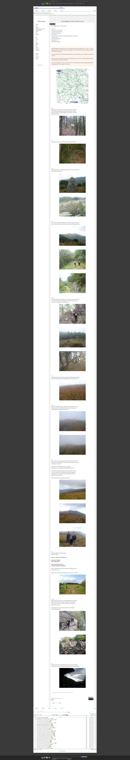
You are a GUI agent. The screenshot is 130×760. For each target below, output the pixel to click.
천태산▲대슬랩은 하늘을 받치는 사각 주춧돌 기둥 (43, 740)
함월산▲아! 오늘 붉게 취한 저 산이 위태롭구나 (43, 721)
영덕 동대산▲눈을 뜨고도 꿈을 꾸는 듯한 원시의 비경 (44, 744)
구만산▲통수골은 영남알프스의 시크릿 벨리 (43, 747)
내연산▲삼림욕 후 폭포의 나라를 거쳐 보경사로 (43, 742)
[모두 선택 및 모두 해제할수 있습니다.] (33, 716)
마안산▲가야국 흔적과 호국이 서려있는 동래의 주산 (44, 748)
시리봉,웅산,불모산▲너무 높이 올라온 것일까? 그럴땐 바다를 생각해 (46, 719)
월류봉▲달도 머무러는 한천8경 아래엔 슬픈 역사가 (43, 741)
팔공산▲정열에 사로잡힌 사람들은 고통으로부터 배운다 (44, 718)
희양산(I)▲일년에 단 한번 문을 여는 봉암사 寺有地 (43, 746)
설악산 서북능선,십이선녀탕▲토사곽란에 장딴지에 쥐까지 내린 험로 (46, 743)
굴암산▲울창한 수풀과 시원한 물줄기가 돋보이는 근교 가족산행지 (45, 739)
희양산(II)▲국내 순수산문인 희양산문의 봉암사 (43, 745)
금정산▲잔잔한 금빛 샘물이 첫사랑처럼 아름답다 (43, 720)
